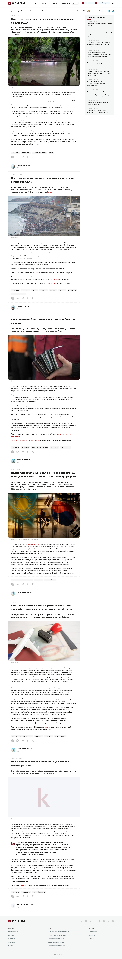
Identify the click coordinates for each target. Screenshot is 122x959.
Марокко (43, 290)
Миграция (26, 896)
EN (98, 3)
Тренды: (10, 11)
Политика (11, 940)
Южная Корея (50, 580)
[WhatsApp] (17, 157)
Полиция (15, 447)
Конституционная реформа (66, 11)
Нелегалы (15, 153)
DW (52, 773)
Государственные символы (57, 943)
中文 (102, 3)
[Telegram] (22, 157)
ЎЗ (108, 3)
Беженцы (15, 290)
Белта (49, 192)
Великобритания (39, 896)
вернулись (57, 279)
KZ (90, 3)
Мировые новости (40, 153)
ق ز (105, 3)
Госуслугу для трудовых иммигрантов (25, 440)
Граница (62, 290)
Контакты (92, 940)
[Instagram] (12, 157)
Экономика (11, 946)
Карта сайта (93, 936)
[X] (32, 157)
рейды (22, 889)
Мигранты (72, 290)
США (51, 153)
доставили (52, 283)
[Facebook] (27, 157)
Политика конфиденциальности (58, 940)
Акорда (16, 11)
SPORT (75, 3)
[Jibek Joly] (103, 11)
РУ (96, 3)
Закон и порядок (35, 11)
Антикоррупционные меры (56, 946)
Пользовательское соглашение (58, 936)
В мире (34, 290)
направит (38, 273)
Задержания (65, 447)
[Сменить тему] (84, 3)
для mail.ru (26, 153)
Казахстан (38, 736)
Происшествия (13, 936)
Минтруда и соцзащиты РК (22, 580)
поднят (48, 727)
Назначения (24, 11)
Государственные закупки (56, 950)
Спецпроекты (52, 11)
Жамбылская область (40, 447)
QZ (93, 3)
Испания (53, 290)
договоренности (34, 544)
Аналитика (66, 3)
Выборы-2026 (81, 11)
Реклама (91, 943)
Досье (44, 11)
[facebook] (95, 926)
